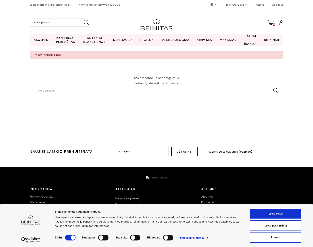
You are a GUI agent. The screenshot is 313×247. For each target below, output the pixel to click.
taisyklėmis (230, 151)
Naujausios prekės (127, 198)
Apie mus (277, 4)
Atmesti (275, 237)
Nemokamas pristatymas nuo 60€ (99, 4)
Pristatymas (38, 202)
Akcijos (260, 4)
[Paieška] (86, 22)
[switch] (103, 237)
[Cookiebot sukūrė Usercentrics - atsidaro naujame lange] (31, 240)
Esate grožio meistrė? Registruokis (50, 4)
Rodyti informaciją (192, 237)
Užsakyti (185, 151)
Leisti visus (275, 213)
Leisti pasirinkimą (275, 225)
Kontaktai (207, 202)
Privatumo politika (41, 196)
